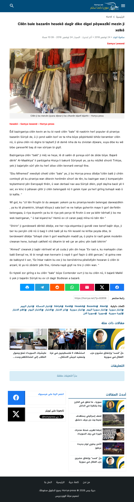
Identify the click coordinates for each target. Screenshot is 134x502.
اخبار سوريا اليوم (96, 310)
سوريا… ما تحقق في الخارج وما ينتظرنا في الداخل (88, 404)
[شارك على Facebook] (117, 287)
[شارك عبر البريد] (87, 287)
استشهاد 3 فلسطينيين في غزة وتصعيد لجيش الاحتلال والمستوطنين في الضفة (67, 357)
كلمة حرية (74, 482)
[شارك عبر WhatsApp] (72, 287)
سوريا (101, 313)
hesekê (79, 306)
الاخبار (48, 310)
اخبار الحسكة (43, 306)
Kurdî (109, 17)
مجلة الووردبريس (63, 496)
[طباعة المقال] (27, 287)
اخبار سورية (76, 310)
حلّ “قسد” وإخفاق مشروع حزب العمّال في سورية (107, 355)
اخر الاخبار (60, 310)
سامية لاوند (118, 37)
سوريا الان (89, 313)
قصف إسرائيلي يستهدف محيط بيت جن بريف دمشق (88, 418)
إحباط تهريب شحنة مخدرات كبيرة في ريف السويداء (88, 432)
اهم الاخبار (19, 310)
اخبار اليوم (26, 306)
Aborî (103, 306)
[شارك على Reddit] (57, 287)
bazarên (91, 306)
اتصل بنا (48, 482)
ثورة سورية (115, 313)
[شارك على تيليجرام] (42, 287)
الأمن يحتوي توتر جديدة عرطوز (89, 446)
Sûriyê (57, 306)
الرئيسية (60, 482)
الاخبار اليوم (35, 310)
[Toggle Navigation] (123, 6)
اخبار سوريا (115, 310)
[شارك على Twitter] (102, 287)
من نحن (86, 482)
